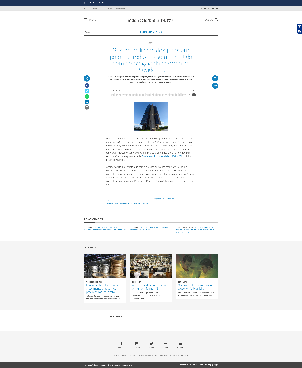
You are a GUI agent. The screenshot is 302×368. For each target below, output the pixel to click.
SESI (95, 3)
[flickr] (213, 8)
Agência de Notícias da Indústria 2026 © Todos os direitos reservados (109, 365)
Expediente (120, 8)
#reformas (144, 203)
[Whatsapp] (87, 96)
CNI (89, 3)
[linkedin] (217, 8)
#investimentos (135, 203)
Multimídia (107, 8)
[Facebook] (87, 85)
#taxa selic (109, 206)
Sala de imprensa (161, 355)
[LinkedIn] (87, 102)
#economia (109, 203)
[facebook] (201, 8)
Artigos (136, 355)
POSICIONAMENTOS (151, 31)
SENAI (102, 3)
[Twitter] (87, 91)
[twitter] (205, 8)
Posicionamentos (185, 227)
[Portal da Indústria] (85, 3)
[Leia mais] (105, 266)
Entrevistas (126, 355)
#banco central (124, 203)
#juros (116, 203)
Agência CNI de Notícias (164, 198)
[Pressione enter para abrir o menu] (85, 20)
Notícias (117, 355)
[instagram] (209, 8)
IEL (108, 3)
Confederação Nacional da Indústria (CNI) (163, 156)
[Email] (87, 107)
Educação (182, 282)
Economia (89, 227)
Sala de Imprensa (91, 8)
